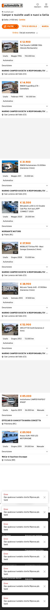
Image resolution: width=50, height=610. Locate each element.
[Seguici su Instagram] (22, 487)
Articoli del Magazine (34, 451)
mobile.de (29, 473)
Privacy (5, 448)
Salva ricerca (25, 397)
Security (6, 455)
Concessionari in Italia (34, 448)
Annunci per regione (33, 433)
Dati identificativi (9, 440)
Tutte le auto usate (33, 440)
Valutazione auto (32, 455)
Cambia (22, 20)
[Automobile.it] (12, 6)
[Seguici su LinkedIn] (30, 487)
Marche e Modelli (32, 437)
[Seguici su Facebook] (19, 487)
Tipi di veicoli (30, 444)
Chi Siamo (6, 433)
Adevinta (29, 476)
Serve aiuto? (7, 437)
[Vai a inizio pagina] (25, 419)
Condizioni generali (10, 444)
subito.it (28, 469)
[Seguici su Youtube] (26, 487)
